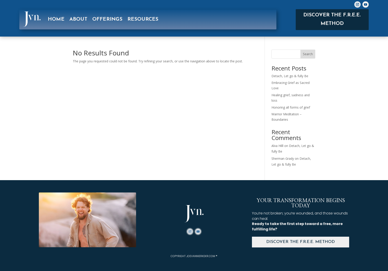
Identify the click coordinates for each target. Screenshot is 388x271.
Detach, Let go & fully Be (289, 76)
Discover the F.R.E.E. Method (332, 19)
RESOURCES (143, 19)
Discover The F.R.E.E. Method (300, 242)
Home (56, 19)
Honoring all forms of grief (290, 107)
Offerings (107, 19)
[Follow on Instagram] (357, 4)
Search (308, 54)
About (78, 19)
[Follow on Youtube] (365, 4)
